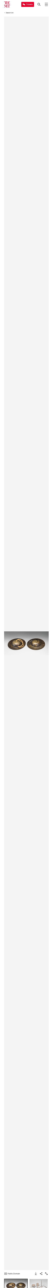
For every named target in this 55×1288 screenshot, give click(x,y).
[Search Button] (39, 4)
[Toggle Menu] (46, 4)
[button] (26, 643)
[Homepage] (7, 4)
